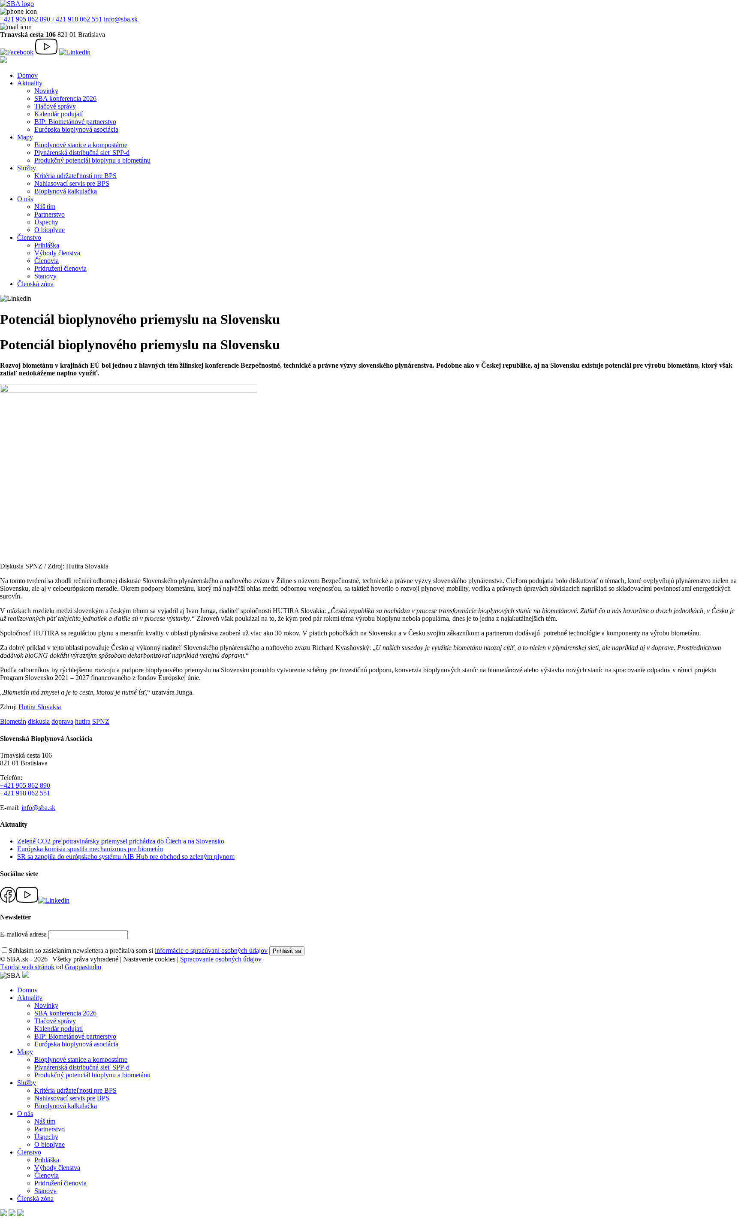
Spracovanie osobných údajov (221, 959)
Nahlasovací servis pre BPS (71, 183)
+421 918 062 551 (77, 19)
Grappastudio (83, 966)
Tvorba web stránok (27, 966)
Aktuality (29, 83)
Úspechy (46, 222)
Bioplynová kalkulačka (65, 191)
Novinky (46, 90)
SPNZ (100, 721)
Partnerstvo (49, 214)
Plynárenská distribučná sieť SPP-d (82, 152)
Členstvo (29, 237)
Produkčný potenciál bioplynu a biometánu (92, 160)
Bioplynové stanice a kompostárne (80, 144)
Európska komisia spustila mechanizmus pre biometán (90, 848)
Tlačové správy (55, 106)
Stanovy (45, 276)
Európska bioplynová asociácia (76, 129)
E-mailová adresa (23, 934)
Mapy (25, 137)
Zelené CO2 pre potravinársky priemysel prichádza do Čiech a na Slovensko (120, 841)
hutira (82, 721)
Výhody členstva (57, 253)
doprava (62, 721)
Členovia (46, 260)
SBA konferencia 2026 (65, 98)
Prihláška (46, 245)
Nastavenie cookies (149, 959)
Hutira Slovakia (39, 706)
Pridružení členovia (60, 268)
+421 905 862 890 (25, 19)
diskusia (39, 721)
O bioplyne (49, 229)
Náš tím (44, 206)
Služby (26, 168)
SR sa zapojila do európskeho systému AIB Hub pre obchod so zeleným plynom (126, 856)
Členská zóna (35, 283)
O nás (25, 198)
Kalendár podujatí (58, 114)
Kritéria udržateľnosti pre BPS (75, 175)
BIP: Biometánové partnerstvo (75, 121)
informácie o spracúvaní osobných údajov (211, 950)
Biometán (13, 721)
